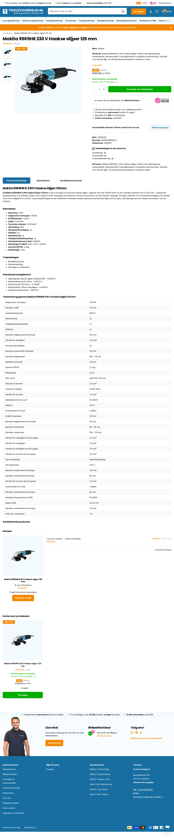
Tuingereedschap (86, 20)
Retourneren (8, 793)
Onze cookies (9, 808)
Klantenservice (10, 765)
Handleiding (98, 153)
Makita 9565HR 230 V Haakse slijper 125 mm (22, 664)
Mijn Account (52, 765)
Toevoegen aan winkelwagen (139, 89)
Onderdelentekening (101, 158)
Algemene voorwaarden (13, 813)
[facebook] (136, 732)
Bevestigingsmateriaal (126, 20)
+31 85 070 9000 (145, 789)
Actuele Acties (97, 765)
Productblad (98, 155)
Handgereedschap (54, 20)
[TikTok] (141, 732)
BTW (142, 3)
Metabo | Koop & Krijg (99, 769)
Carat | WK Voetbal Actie (101, 784)
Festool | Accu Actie (99, 789)
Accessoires (70, 20)
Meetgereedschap (105, 20)
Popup (117, 82)
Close (171, 27)
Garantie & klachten (11, 788)
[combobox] (87, 11)
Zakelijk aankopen (11, 803)
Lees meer (97, 65)
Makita (101, 48)
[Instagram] (132, 732)
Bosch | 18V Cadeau (99, 794)
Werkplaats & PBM (147, 20)
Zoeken (123, 11)
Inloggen (50, 769)
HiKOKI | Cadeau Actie (100, 779)
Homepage (7, 33)
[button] (104, 89)
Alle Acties (138, 11)
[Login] (150, 12)
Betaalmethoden (10, 774)
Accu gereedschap (11, 20)
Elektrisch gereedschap (32, 20)
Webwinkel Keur (104, 735)
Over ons (7, 798)
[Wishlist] (156, 12)
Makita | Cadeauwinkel (100, 774)
